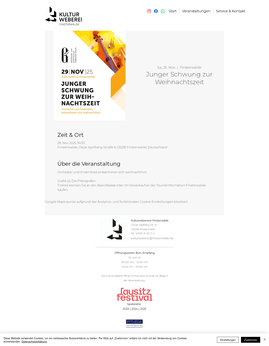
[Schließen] (264, 339)
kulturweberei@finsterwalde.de (152, 238)
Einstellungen (228, 340)
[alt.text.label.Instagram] (149, 11)
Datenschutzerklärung (34, 341)
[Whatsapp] (162, 11)
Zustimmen (250, 340)
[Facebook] (155, 11)
